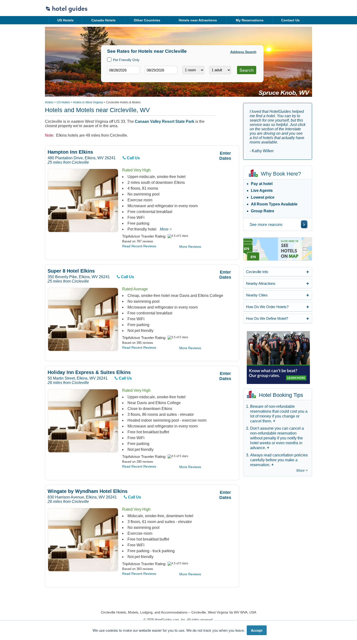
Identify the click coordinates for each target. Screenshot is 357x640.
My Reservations (250, 20)
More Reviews (190, 247)
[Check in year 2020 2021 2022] (114, 78)
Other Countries (147, 20)
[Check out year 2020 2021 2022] (152, 78)
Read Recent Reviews (139, 246)
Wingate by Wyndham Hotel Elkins (88, 491)
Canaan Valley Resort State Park (164, 121)
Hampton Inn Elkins (70, 152)
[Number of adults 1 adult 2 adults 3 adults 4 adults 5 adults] (220, 70)
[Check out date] (161, 70)
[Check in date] (123, 70)
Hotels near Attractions (198, 20)
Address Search (243, 52)
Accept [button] (257, 630)
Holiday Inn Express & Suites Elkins (89, 372)
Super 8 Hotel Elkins (71, 271)
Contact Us (290, 20)
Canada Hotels (103, 20)
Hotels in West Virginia (88, 102)
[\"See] (304, 224)
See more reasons (266, 224)
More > (166, 229)
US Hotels (65, 20)
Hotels (49, 102)
